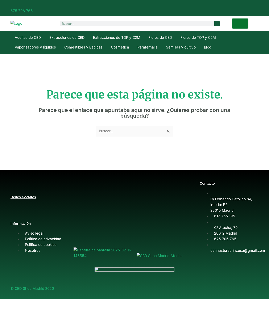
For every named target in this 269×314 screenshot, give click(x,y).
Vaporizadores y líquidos (35, 47)
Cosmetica (120, 47)
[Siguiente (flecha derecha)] (22, 310)
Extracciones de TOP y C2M (116, 37)
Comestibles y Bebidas (83, 47)
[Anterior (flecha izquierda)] (7, 310)
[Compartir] (38, 302)
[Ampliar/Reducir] (7, 302)
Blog (207, 47)
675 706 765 (22, 11)
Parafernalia (147, 47)
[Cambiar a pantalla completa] (22, 302)
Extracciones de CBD (67, 37)
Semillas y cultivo (181, 47)
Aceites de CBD (28, 37)
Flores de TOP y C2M (198, 37)
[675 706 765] (12, 5)
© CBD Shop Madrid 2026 (32, 288)
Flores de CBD (160, 37)
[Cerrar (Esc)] (53, 302)
